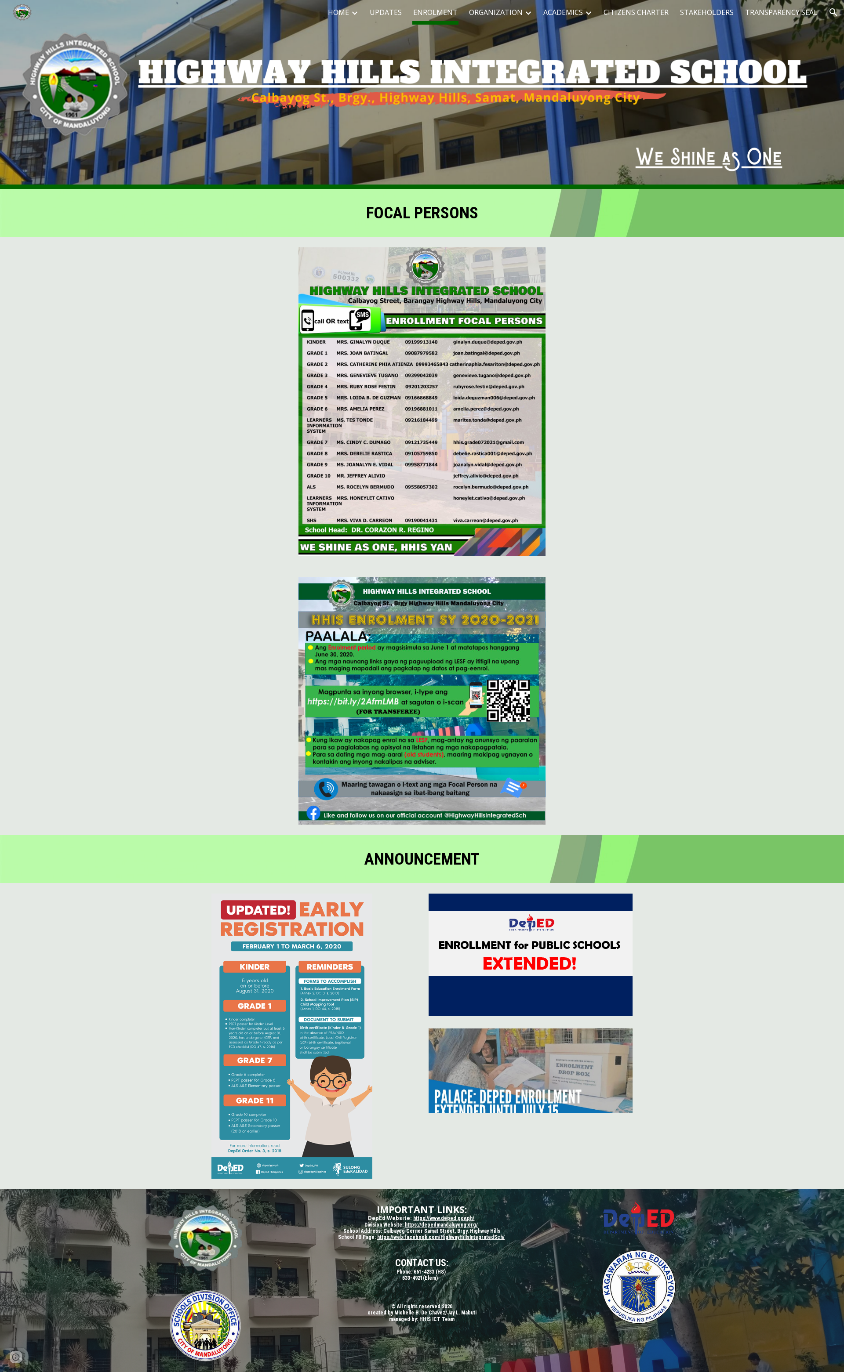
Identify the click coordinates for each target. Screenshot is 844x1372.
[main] (422, 212)
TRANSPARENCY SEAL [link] (781, 12)
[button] (833, 12)
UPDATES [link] (386, 12)
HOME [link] (338, 12)
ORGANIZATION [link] (496, 12)
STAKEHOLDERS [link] (707, 12)
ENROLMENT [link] (435, 12)
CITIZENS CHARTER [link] (636, 12)
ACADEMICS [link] (563, 12)
